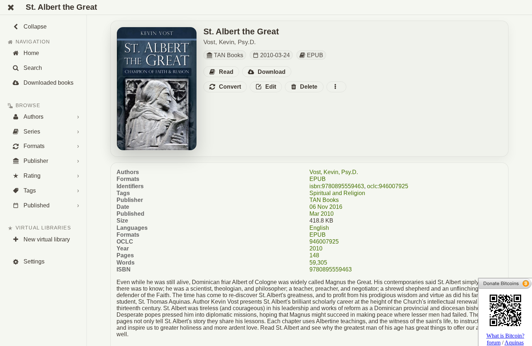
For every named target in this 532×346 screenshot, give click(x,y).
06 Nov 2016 (325, 207)
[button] (221, 71)
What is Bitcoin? (505, 336)
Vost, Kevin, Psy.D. (333, 172)
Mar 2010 (321, 214)
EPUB (317, 179)
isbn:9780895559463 (336, 186)
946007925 (324, 242)
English (319, 228)
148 (314, 255)
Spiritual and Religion (337, 193)
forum (494, 342)
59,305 (318, 263)
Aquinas (514, 342)
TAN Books (324, 200)
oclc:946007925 (387, 186)
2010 (315, 248)
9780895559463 (330, 269)
